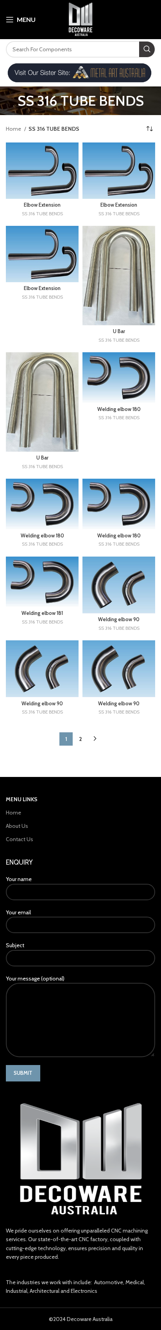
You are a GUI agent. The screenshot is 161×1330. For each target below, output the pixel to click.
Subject (15, 945)
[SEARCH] (147, 49)
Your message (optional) (35, 978)
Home (14, 128)
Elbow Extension (42, 205)
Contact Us (19, 839)
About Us (17, 825)
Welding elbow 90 (119, 619)
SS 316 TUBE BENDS (42, 213)
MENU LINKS (22, 799)
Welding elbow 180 (119, 409)
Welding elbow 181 (42, 613)
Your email (18, 912)
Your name (19, 879)
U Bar (119, 331)
